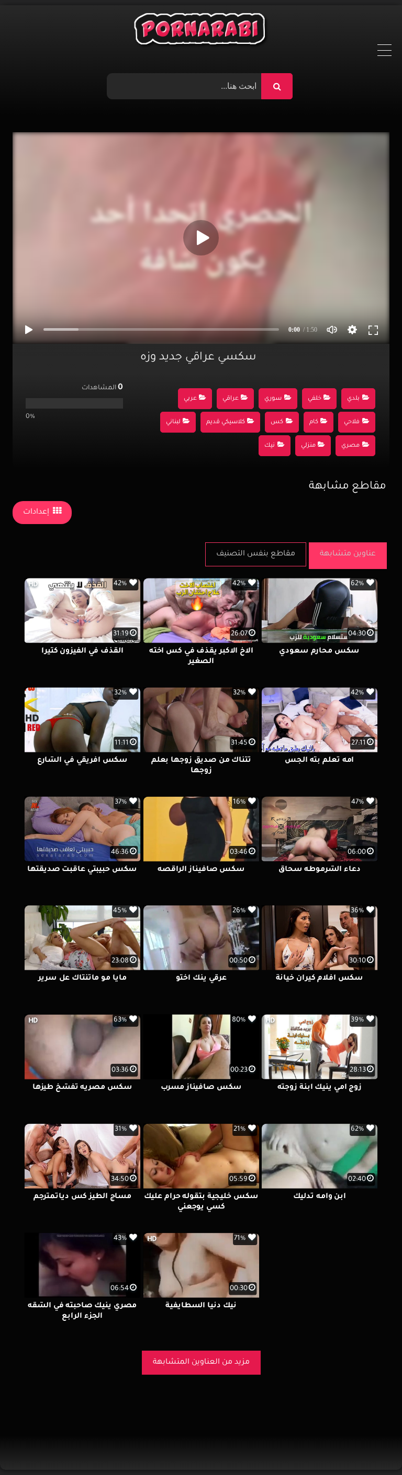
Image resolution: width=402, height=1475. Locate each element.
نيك (269, 446)
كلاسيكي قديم (225, 422)
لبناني (173, 422)
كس (277, 422)
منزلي (308, 446)
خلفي (314, 399)
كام (313, 422)
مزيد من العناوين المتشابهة (201, 1362)
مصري (350, 446)
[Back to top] (368, 1444)
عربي (190, 399)
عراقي (230, 399)
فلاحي (352, 422)
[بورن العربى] (201, 31)
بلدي (353, 399)
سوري (273, 399)
